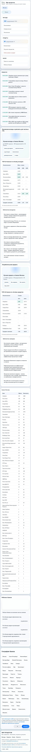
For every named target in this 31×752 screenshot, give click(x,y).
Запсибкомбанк (5, 555)
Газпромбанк (6, 180)
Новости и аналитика (9, 61)
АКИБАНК (4, 530)
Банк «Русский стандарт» (8, 440)
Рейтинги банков (8, 64)
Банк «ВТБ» (6, 174)
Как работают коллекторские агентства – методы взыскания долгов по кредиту (14, 381)
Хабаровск (20, 681)
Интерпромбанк (5, 487)
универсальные (8, 155)
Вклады (4, 737)
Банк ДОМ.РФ (5, 484)
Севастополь (21, 709)
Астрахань (20, 691)
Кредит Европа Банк (6, 447)
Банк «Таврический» (6, 571)
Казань (26, 660)
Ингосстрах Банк (6, 489)
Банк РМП (4, 500)
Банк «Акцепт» (5, 568)
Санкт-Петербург (13, 656)
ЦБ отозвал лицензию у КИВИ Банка (18, 112)
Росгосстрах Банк (6, 481)
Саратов (13, 674)
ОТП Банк (4, 463)
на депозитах (24, 621)
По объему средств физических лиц (12, 617)
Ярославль (5, 684)
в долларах (7, 151)
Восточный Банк (6, 438)
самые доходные (8, 148)
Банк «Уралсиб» (5, 432)
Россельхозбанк (7, 177)
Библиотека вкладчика (9, 209)
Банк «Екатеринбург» (7, 591)
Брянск (14, 709)
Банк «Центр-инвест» (7, 533)
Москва (4, 656)
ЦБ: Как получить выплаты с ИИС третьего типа (17, 102)
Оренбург (10, 688)
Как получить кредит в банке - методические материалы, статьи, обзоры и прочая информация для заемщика (15, 345)
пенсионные (16, 151)
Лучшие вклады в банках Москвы (13, 141)
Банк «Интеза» (5, 512)
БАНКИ (4, 58)
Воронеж (11, 670)
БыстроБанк (5, 583)
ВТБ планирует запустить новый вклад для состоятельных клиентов (18, 108)
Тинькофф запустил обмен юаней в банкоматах (18, 97)
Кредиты (9, 737)
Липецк (23, 695)
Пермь (4, 670)
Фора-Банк (4, 422)
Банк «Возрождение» (7, 522)
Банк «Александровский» (8, 566)
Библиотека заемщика (9, 338)
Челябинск (5, 663)
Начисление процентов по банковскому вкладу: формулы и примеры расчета (14, 232)
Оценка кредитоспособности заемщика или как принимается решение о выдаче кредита (15, 350)
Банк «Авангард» (6, 417)
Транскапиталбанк (6, 468)
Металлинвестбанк (6, 519)
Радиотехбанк (5, 578)
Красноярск (21, 667)
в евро (16, 155)
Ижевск (12, 677)
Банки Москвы (6, 390)
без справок (14, 282)
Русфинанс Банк (6, 543)
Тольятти (5, 677)
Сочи (12, 705)
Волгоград (18, 670)
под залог (6, 285)
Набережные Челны (8, 695)
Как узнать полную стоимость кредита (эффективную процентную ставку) (14, 356)
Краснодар (5, 674)
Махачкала (23, 684)
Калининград (25, 698)
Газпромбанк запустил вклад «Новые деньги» (18, 81)
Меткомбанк (5, 546)
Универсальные (7, 29)
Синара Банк (5, 541)
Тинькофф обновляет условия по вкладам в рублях (17, 117)
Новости (4, 72)
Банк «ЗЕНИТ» (5, 450)
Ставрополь (6, 705)
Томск (4, 688)
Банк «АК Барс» (6, 527)
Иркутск (13, 681)
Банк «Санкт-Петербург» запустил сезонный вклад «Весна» (17, 87)
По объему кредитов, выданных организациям (15, 640)
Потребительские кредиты (10, 264)
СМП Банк (4, 427)
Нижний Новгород (16, 660)
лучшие (6, 282)
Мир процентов (10, 2)
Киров (4, 698)
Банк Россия (5, 502)
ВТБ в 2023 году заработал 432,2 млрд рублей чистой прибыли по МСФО (18, 122)
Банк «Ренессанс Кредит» (8, 460)
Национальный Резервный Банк (9, 580)
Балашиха (5, 702)
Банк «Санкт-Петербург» (7, 538)
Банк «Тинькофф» (7, 199)
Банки (13, 737)
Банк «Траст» (5, 465)
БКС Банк (4, 497)
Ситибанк (4, 494)
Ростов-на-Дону (7, 667)
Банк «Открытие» (7, 183)
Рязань (13, 691)
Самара (18, 663)
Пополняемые (7, 25)
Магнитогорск (6, 709)
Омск (12, 663)
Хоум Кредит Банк (6, 458)
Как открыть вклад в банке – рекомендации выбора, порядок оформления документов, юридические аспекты (15, 216)
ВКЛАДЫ (5, 17)
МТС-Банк (4, 471)
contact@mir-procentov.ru (12, 741)
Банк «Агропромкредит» (7, 558)
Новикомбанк (5, 525)
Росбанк (4, 325)
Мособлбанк (5, 492)
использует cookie (9, 718)
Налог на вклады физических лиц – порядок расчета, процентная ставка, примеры (15, 237)
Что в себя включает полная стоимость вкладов (14, 256)
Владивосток (14, 684)
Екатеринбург (6, 660)
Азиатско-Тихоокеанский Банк (9, 548)
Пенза (16, 695)
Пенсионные (7, 32)
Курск (11, 702)
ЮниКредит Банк (6, 435)
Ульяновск (5, 681)
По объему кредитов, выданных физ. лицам (14, 634)
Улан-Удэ (18, 702)
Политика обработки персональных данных (12, 746)
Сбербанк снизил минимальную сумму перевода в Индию (18, 76)
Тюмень (20, 674)
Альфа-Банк (6, 186)
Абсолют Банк (5, 476)
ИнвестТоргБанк (6, 509)
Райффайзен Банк (7, 328)
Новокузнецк (6, 691)
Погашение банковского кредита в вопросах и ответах (15, 361)
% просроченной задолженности (11, 636)
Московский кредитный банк (8, 411)
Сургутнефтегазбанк (6, 563)
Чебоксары (11, 698)
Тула (18, 698)
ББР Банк (4, 535)
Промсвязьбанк (5, 424)
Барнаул (18, 677)
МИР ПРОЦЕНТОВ (7, 732)
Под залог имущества (9, 49)
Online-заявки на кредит (9, 52)
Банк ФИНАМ (5, 517)
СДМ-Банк (4, 479)
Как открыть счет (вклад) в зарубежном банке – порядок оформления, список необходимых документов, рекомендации (14, 250)
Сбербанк (5, 171)
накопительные (19, 148)
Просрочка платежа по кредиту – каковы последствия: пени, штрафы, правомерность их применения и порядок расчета (15, 375)
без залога (22, 282)
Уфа (14, 667)
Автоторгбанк (5, 473)
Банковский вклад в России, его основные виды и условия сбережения (15, 221)
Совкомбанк (6, 193)
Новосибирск (23, 656)
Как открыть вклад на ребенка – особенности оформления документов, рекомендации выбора (14, 243)
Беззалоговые (7, 45)
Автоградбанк (5, 588)
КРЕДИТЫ (5, 38)
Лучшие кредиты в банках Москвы (14, 275)
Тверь (18, 705)
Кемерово (18, 688)
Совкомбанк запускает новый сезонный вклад (16, 92)
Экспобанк (4, 514)
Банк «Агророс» (5, 560)
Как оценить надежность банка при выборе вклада (15, 227)
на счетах (5, 619)
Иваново (5, 712)
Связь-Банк (4, 455)
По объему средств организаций (11, 625)
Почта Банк (5, 196)
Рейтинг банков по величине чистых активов (14, 612)
